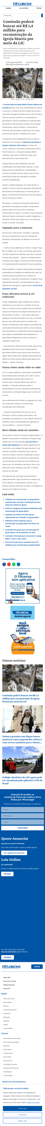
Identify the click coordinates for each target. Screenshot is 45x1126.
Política (6, 1006)
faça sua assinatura (8, 952)
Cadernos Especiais (10, 1010)
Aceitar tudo (22, 1108)
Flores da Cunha (9, 999)
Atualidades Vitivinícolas (12, 1038)
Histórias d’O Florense (11, 1068)
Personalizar (23, 1115)
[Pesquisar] (42, 15)
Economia (6, 1013)
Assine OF (6, 989)
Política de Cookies (33, 1102)
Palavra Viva (7, 1061)
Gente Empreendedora (11, 1042)
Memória (6, 1046)
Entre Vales (7, 1057)
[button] (4, 564)
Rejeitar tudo (22, 1121)
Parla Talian (7, 1049)
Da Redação (7, 1072)
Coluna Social (8, 1053)
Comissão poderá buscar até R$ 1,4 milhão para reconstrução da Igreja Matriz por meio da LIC (21, 698)
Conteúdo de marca (10, 1064)
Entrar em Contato (9, 981)
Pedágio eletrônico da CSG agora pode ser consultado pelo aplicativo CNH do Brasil (22, 780)
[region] (22, 1105)
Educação (6, 1017)
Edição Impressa (9, 985)
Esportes (6, 1021)
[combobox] (21, 15)
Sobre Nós (6, 977)
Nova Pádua (7, 1002)
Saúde (5, 1025)
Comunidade (7, 1028)
